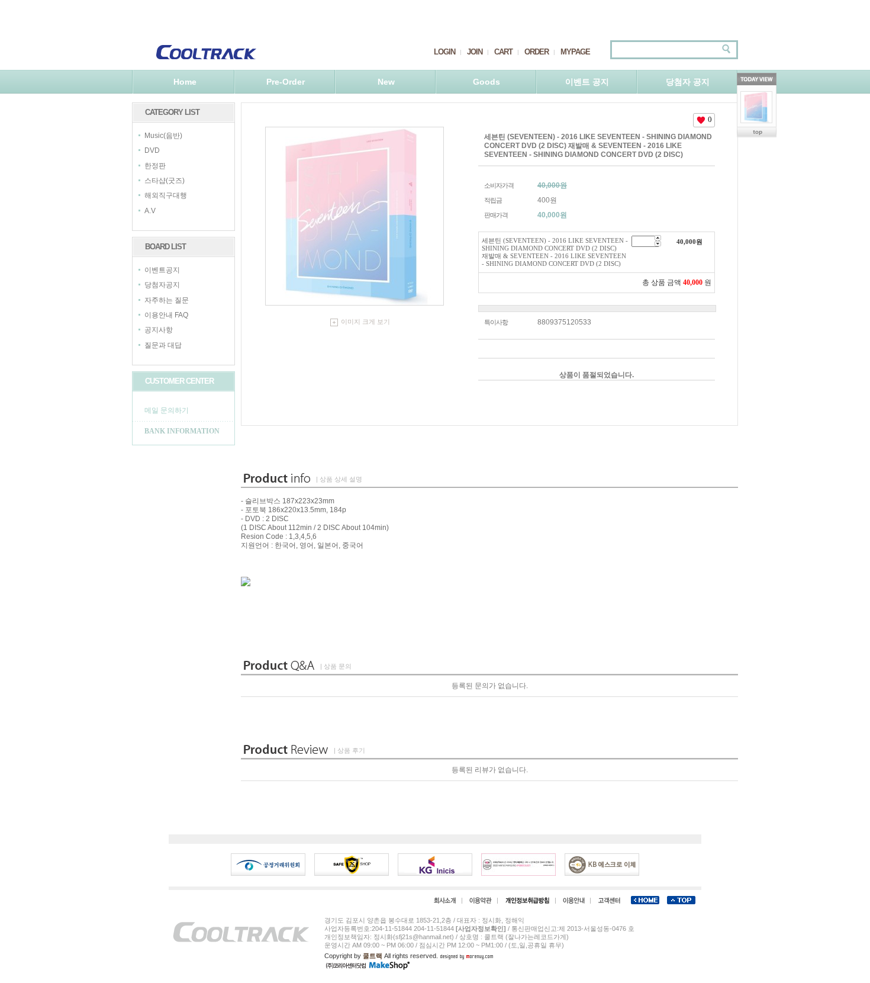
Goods (486, 81)
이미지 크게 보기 (365, 321)
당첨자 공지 (688, 81)
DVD (152, 151)
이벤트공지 (162, 270)
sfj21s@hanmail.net (423, 936)
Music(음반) (163, 135)
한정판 (155, 166)
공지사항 (158, 330)
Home (184, 81)
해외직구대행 (165, 196)
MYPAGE (575, 51)
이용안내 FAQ (166, 315)
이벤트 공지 (587, 81)
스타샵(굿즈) (164, 180)
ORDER (536, 51)
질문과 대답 (163, 345)
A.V (150, 211)
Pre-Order (285, 81)
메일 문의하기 (166, 410)
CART (503, 51)
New (386, 81)
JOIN (474, 51)
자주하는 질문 (166, 300)
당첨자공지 (162, 285)
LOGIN (444, 51)
